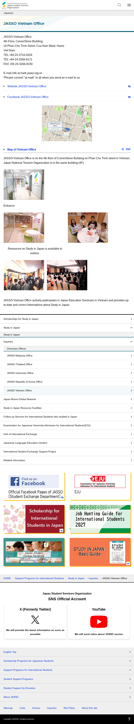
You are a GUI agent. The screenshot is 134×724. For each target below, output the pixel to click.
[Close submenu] (131, 327)
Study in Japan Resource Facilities (22, 408)
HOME (7, 578)
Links (22, 708)
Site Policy (69, 708)
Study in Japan (11, 327)
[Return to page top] (129, 719)
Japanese (8, 13)
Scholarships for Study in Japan (20, 318)
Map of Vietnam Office (21, 149)
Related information (14, 460)
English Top (9, 652)
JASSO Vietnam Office (19, 390)
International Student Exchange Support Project (29, 451)
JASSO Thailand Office (19, 364)
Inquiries (8, 341)
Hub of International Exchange (20, 434)
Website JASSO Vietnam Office (26, 86)
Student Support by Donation (19, 688)
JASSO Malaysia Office (19, 355)
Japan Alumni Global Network (19, 399)
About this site (89, 708)
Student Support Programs (18, 679)
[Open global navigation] (129, 5)
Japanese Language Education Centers (25, 442)
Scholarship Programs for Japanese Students (28, 660)
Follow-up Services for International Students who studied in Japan (40, 416)
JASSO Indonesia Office (20, 373)
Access (36, 708)
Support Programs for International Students (39, 578)
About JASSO (10, 697)
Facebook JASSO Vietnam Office (28, 96)
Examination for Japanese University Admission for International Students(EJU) (47, 425)
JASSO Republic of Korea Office (24, 381)
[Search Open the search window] (119, 5)
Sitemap (8, 708)
